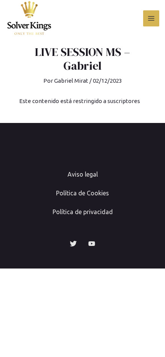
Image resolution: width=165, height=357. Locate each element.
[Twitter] (73, 243)
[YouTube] (91, 243)
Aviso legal (83, 174)
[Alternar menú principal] (151, 18)
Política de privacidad (83, 211)
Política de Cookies (82, 193)
